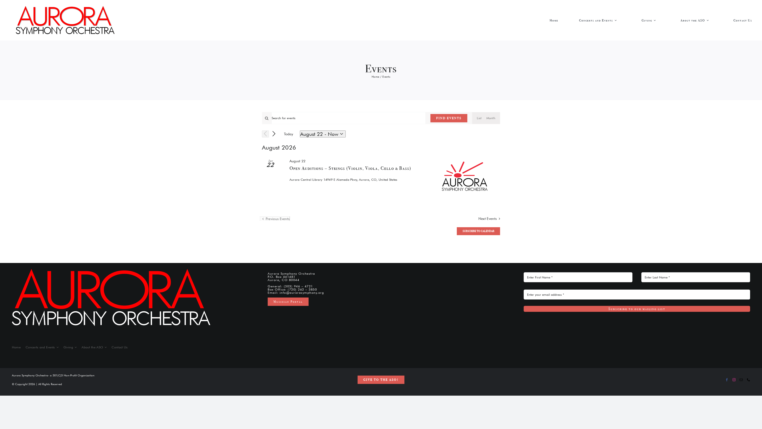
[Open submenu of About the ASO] (709, 20)
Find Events (449, 118)
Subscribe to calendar (478, 231)
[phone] (748, 379)
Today (288, 134)
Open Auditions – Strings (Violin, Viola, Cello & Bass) (350, 168)
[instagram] (734, 379)
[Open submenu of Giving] (656, 20)
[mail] (741, 379)
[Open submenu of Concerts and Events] (617, 20)
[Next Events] (274, 134)
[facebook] (726, 379)
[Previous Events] (265, 133)
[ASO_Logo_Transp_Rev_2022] (65, 7)
